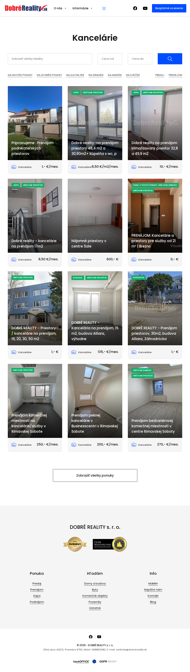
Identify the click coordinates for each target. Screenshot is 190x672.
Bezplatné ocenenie (169, 8)
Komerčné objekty (95, 596)
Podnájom (37, 602)
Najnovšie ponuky (20, 75)
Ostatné (95, 608)
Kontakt (153, 596)
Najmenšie (115, 75)
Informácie (80, 8)
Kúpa (36, 596)
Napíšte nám (153, 589)
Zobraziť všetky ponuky (95, 475)
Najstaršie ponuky (49, 75)
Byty (95, 589)
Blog (153, 602)
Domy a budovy (95, 583)
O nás (58, 8)
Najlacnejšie (75, 75)
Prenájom (175, 75)
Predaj (159, 75)
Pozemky (95, 602)
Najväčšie (133, 75)
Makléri (153, 583)
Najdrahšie (96, 75)
